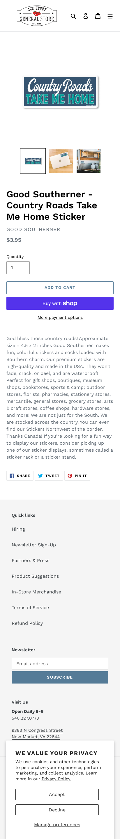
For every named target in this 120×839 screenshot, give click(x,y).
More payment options (60, 317)
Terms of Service (30, 607)
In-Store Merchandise (36, 592)
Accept (57, 794)
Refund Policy (27, 623)
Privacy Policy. (56, 778)
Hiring (18, 529)
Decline (57, 810)
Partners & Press (30, 560)
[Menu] (110, 15)
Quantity (15, 256)
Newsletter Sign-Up (34, 545)
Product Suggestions (35, 576)
